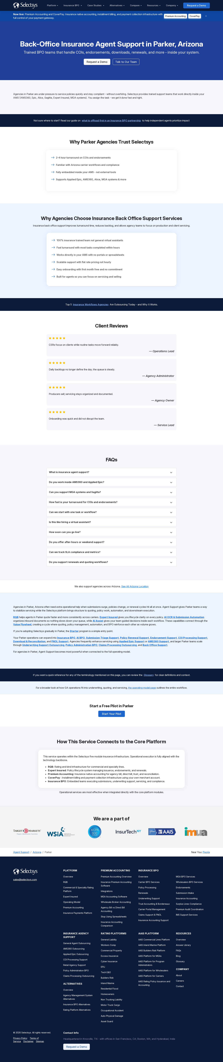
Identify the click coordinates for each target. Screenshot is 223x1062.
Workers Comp (108, 945)
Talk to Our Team (126, 61)
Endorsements (183, 887)
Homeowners (107, 994)
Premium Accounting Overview (116, 876)
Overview (68, 876)
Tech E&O (106, 972)
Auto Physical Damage (112, 1016)
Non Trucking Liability (111, 999)
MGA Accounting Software (114, 896)
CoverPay (195, 16)
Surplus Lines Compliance (189, 904)
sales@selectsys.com (25, 879)
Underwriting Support (149, 898)
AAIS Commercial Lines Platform (154, 939)
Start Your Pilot (111, 713)
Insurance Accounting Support (153, 920)
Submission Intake (185, 893)
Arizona (37, 852)
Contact (180, 986)
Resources (152, 5)
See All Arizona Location (135, 586)
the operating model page (142, 687)
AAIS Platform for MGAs (150, 956)
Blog (178, 956)
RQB (65, 882)
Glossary (149, 675)
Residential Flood (109, 988)
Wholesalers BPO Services (189, 882)
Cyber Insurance (109, 961)
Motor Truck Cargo (110, 1005)
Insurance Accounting (187, 898)
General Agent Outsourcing (76, 943)
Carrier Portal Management (151, 909)
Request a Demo (196, 5)
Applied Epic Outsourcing (76, 954)
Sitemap (40, 1041)
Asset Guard (107, 1021)
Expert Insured (70, 896)
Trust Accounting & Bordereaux (154, 904)
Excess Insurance (109, 956)
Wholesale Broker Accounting (116, 902)
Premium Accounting (175, 16)
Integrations (107, 891)
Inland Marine (107, 983)
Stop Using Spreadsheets (114, 916)
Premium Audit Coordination (190, 909)
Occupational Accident (112, 1010)
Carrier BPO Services (149, 882)
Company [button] (171, 5)
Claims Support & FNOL (149, 914)
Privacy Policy (20, 1038)
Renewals (143, 893)
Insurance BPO (72, 5)
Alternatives (116, 5)
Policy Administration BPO (76, 970)
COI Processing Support (75, 959)
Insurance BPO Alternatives (76, 1004)
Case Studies (94, 5)
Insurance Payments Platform (77, 913)
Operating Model (71, 902)
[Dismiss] (206, 16)
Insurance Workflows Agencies (90, 304)
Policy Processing (147, 887)
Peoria (206, 852)
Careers (180, 980)
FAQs (178, 950)
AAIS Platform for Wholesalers (153, 970)
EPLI (103, 967)
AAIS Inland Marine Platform (152, 945)
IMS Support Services (187, 914)
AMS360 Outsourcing (73, 948)
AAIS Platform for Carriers (151, 976)
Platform (51, 5)
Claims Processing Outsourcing (78, 976)
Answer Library (183, 945)
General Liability (109, 939)
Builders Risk (107, 977)
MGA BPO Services (185, 876)
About (179, 975)
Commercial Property (111, 950)
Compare (135, 5)
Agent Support (21, 852)
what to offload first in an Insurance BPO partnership (111, 120)
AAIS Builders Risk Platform (151, 950)
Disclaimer (28, 1041)
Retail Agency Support (74, 965)
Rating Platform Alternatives (77, 1010)
